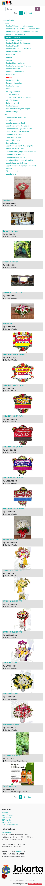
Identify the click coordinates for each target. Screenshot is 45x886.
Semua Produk (9, 20)
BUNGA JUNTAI (9, 323)
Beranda (5, 813)
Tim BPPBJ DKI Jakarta (35, 884)
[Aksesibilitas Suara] (4, 876)
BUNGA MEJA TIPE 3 (11, 663)
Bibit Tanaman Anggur (11, 755)
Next (30, 13)
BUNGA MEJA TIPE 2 (11, 694)
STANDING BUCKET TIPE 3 (13, 570)
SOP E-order (6, 820)
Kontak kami (6, 832)
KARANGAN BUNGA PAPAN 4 (14, 416)
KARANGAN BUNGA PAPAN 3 (14, 447)
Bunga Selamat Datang (12, 262)
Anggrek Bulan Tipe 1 (11, 539)
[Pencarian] (37, 9)
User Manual (6, 817)
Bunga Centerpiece (10, 231)
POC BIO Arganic (9, 786)
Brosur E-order (7, 815)
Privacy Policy (7, 822)
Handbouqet (8, 200)
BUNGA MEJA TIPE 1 (11, 724)
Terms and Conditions (10, 825)
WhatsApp (20, 851)
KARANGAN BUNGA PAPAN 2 (14, 478)
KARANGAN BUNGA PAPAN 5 (14, 385)
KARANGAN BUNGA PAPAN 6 (14, 354)
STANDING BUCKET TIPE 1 (13, 632)
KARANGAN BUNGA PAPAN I (14, 508)
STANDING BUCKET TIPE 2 (13, 601)
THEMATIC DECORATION (12, 293)
